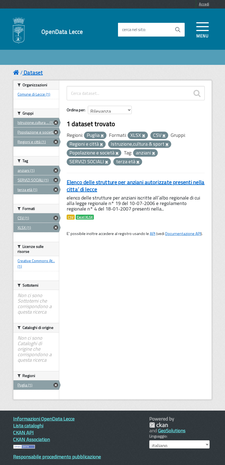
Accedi (204, 4)
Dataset (33, 72)
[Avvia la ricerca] (178, 30)
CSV (71, 217)
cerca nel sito (133, 29)
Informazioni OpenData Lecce (44, 418)
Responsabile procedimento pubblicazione (57, 456)
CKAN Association (31, 439)
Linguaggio (158, 436)
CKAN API (23, 432)
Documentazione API (183, 234)
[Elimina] (102, 136)
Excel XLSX (85, 217)
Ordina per (76, 110)
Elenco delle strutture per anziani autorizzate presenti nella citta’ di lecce (136, 185)
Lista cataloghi (28, 425)
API (152, 234)
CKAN (158, 425)
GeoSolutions (171, 430)
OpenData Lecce (62, 32)
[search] (197, 93)
